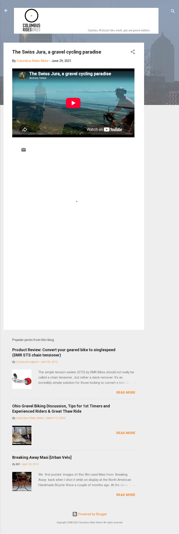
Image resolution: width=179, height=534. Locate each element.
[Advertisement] (161, 108)
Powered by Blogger (92, 514)
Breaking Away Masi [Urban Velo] (42, 457)
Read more (125, 392)
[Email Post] (23, 151)
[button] (132, 52)
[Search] (173, 12)
